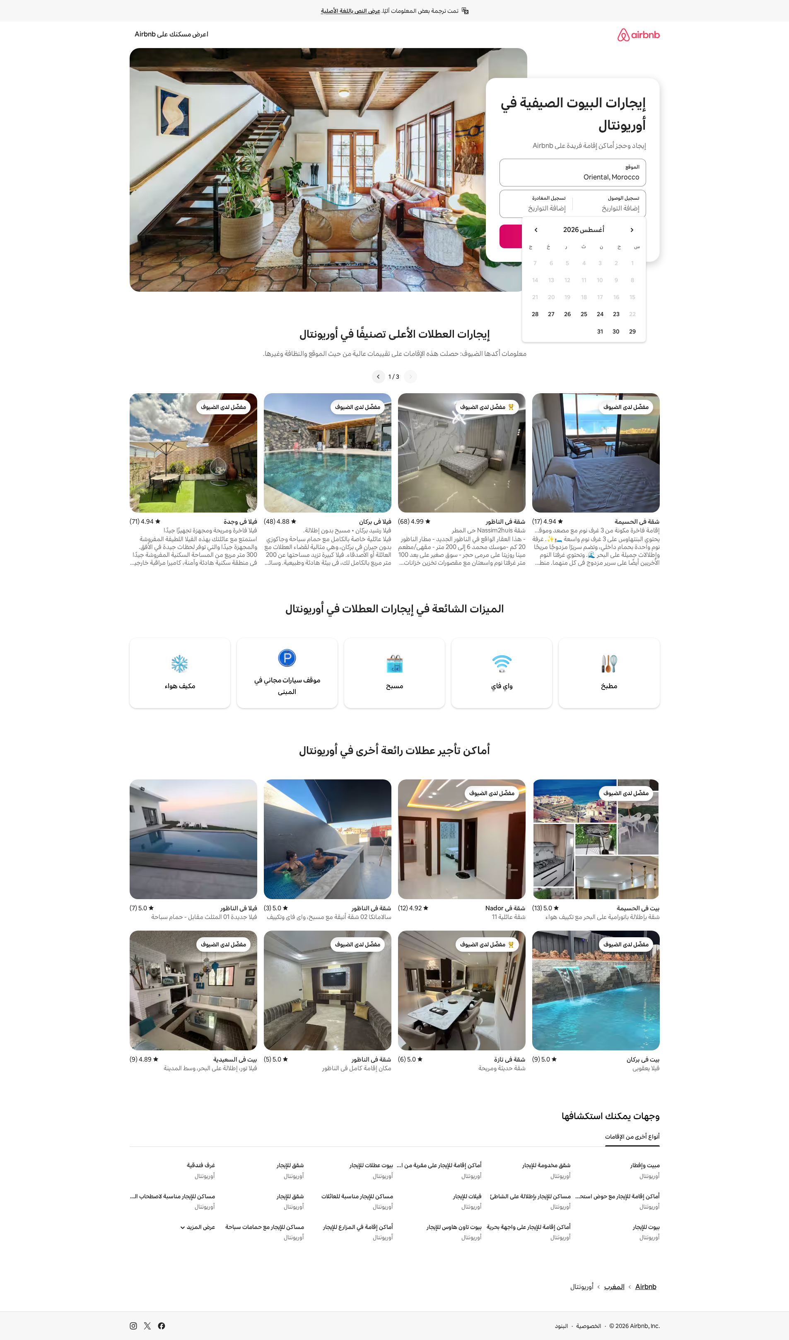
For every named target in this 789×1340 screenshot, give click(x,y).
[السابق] (410, 376)
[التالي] (378, 376)
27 (551, 314)
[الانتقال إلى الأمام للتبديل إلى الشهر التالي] (536, 229)
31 (600, 331)
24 (600, 314)
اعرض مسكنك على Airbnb (171, 34)
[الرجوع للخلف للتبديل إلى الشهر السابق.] (631, 229)
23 (616, 314)
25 (584, 314)
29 (632, 331)
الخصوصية (588, 1326)
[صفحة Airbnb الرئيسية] (639, 35)
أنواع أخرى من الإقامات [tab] (632, 1136)
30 (616, 331)
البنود (561, 1326)
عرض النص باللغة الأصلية (350, 11)
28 (535, 314)
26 (567, 314)
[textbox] (609, 209)
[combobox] (572, 177)
